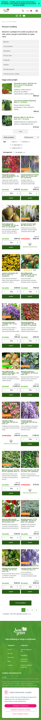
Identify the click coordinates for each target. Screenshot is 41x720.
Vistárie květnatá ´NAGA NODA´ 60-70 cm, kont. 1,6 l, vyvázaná (30, 176)
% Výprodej (17, 145)
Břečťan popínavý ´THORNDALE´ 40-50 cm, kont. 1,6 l (29, 373)
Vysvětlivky (23, 655)
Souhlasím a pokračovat (20, 706)
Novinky (26, 142)
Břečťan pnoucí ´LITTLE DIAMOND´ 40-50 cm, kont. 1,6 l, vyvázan (29, 520)
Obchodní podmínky (23, 660)
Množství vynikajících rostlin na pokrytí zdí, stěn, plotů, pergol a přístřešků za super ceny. (20, 34)
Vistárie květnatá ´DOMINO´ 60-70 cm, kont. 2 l (9, 323)
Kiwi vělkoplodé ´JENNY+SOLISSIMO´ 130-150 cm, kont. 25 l (11, 373)
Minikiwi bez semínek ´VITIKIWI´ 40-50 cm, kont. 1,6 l (9, 569)
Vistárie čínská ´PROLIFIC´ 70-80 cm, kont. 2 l (30, 569)
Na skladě (20, 152)
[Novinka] (11, 165)
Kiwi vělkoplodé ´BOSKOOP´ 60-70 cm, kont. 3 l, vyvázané (29, 274)
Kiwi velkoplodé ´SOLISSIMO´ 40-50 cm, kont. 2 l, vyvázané (10, 225)
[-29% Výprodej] (30, 362)
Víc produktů (20, 603)
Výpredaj (11, 657)
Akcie (9, 649)
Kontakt (10, 665)
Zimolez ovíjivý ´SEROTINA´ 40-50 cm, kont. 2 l (10, 422)
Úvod (3, 22)
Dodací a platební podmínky (26, 666)
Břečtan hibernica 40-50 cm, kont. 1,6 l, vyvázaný (30, 470)
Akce (15, 142)
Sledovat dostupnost (30, 247)
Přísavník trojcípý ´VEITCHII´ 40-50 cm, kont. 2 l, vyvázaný (25, 84)
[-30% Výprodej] (30, 165)
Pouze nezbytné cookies (20, 714)
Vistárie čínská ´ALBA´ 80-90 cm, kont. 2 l (29, 224)
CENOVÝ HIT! (17, 148)
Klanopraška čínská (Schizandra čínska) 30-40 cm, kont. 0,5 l (11, 520)
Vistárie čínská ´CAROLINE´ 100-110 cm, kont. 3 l (29, 422)
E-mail (4, 677)
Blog (9, 661)
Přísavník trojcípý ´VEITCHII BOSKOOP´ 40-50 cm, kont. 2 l (10, 176)
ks (12, 193)
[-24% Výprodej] (11, 411)
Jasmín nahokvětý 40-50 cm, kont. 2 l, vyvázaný (10, 274)
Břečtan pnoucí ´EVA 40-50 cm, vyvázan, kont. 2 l (11, 470)
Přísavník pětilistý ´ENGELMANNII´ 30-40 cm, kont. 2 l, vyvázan (28, 323)
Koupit (11, 198)
